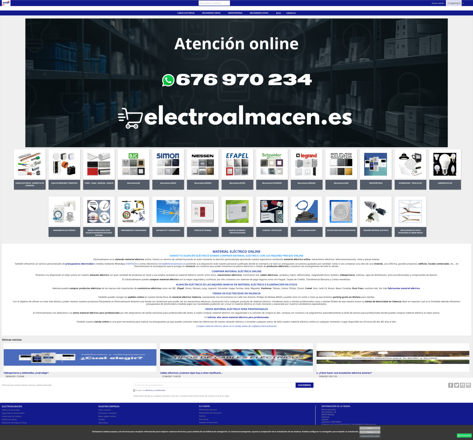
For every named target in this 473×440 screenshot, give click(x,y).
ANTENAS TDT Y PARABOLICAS (168, 230)
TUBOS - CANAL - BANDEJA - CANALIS (98, 183)
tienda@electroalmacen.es (364, 424)
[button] (57, 82)
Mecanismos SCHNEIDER (272, 183)
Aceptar (369, 428)
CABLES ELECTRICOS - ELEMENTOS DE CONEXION (29, 184)
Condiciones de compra (11, 416)
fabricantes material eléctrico (404, 288)
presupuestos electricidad (79, 263)
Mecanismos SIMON (168, 183)
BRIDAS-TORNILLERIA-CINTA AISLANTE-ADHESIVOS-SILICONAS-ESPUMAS (99, 232)
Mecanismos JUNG (341, 183)
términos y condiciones (155, 390)
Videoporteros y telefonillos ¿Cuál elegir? (26, 372)
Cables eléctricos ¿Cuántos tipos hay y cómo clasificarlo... (191, 372)
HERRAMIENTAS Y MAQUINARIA (133, 230)
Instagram (468, 385)
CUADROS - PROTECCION (272, 230)
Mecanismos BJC (133, 183)
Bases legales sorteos (107, 416)
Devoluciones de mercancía (210, 413)
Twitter (456, 385)
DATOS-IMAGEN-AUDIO (306, 230)
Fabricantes (103, 423)
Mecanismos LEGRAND (307, 183)
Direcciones (204, 419)
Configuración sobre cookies (370, 436)
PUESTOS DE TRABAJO (202, 230)
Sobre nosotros (104, 410)
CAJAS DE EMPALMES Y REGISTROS (64, 183)
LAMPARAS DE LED (445, 183)
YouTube (462, 385)
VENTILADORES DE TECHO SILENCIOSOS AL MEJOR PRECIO (410, 231)
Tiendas (101, 419)
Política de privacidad (11, 410)
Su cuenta (204, 406)
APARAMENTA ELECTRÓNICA (64, 230)
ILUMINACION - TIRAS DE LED (410, 183)
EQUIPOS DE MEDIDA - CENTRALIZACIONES (237, 231)
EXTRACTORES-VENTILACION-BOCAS (341, 230)
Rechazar (370, 432)
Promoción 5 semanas (107, 413)
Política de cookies (9, 419)
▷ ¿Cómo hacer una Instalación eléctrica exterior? (344, 372)
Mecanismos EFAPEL (237, 183)
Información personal (208, 409)
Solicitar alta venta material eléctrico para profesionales (238, 317)
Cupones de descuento (208, 422)
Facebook (450, 385)
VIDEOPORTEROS (375, 183)
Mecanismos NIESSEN (202, 183)
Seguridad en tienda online (13, 413)
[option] (236, 82)
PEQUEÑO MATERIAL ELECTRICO (375, 230)
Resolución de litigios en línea (14, 423)
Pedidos (202, 416)
